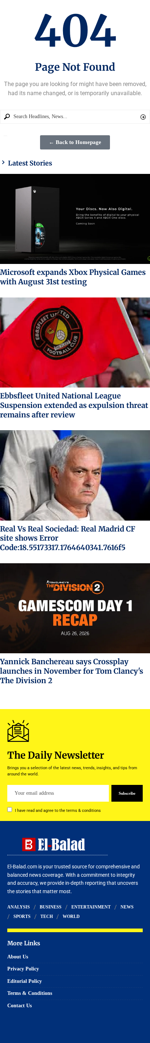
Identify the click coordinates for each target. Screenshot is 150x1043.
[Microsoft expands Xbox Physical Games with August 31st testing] (75, 219)
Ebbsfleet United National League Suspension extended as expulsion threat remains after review (74, 405)
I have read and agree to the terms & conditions (58, 810)
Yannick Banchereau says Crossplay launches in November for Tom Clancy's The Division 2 (71, 671)
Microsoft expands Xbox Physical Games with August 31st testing (73, 277)
